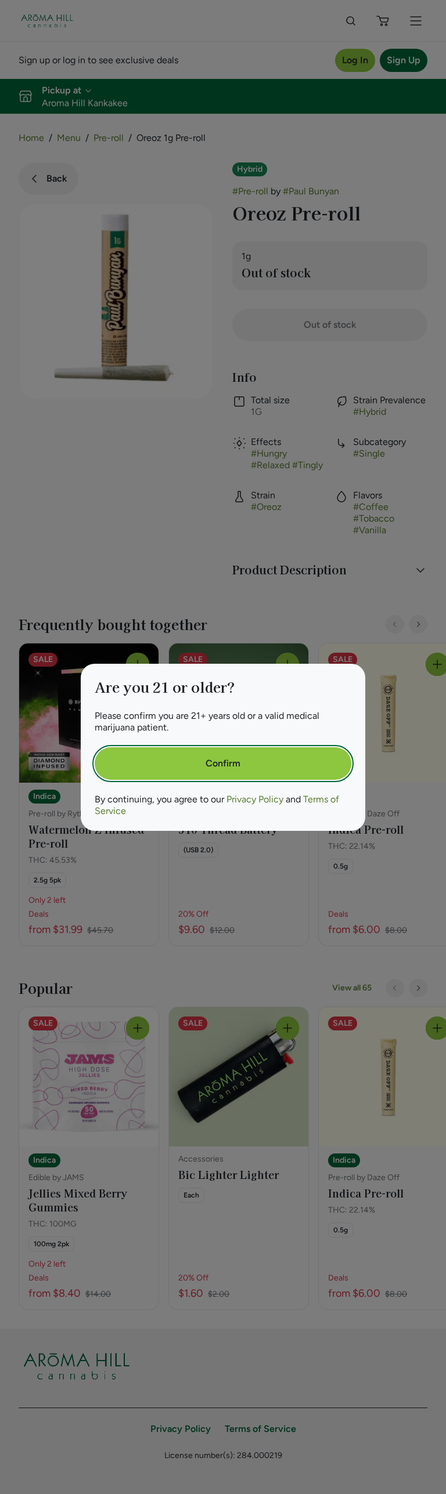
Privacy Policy (254, 799)
